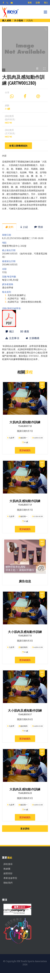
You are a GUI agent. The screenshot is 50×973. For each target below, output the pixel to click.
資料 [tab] (10, 227)
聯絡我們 (7, 882)
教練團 (6, 868)
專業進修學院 (10, 878)
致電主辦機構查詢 (18, 145)
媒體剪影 (7, 873)
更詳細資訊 (25, 450)
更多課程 (24, 828)
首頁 (30, 2)
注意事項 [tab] (13, 338)
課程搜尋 (7, 864)
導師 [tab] (40, 227)
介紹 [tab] (25, 227)
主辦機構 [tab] (33, 338)
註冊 (38, 2)
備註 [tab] (11, 331)
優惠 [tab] (26, 331)
